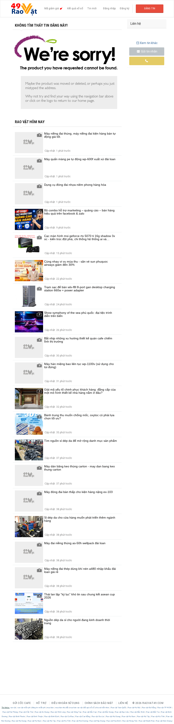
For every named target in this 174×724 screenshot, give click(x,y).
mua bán (50, 708)
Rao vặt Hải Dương (80, 721)
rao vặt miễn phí (24, 708)
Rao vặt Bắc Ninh (137, 712)
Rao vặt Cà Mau (67, 716)
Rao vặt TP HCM (164, 708)
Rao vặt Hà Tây (143, 716)
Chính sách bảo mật (99, 703)
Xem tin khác (149, 43)
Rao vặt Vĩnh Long (58, 712)
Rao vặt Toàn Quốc (118, 708)
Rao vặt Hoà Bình (113, 721)
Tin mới (92, 8)
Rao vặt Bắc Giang (106, 712)
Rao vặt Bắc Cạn (90, 712)
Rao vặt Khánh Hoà (146, 721)
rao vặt (13, 708)
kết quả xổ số (89, 708)
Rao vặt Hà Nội (134, 708)
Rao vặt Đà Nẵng (148, 708)
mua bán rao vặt (76, 708)
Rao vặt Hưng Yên (130, 721)
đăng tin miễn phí (39, 708)
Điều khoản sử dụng (65, 703)
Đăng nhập (109, 8)
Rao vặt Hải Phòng (10, 712)
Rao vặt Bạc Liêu (122, 712)
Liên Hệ (123, 703)
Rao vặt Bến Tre (153, 712)
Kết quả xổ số (75, 8)
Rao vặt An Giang (42, 712)
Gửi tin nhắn (148, 51)
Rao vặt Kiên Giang (164, 721)
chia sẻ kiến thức (102, 708)
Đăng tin (149, 8)
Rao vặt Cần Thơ (26, 712)
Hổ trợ (41, 703)
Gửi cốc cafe (22, 703)
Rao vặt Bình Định (52, 716)
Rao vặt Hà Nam (128, 716)
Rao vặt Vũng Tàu (74, 712)
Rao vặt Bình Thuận (34, 716)
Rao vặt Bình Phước (17, 716)
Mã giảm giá (51, 8)
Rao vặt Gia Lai (98, 716)
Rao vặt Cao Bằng (83, 716)
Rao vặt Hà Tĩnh (158, 716)
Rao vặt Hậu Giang (97, 721)
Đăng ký (124, 8)
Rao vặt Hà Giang (113, 716)
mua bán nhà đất (62, 708)
